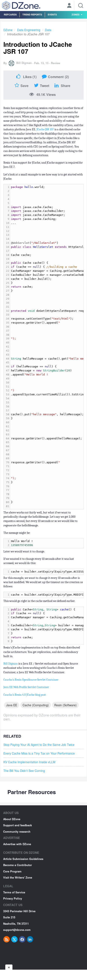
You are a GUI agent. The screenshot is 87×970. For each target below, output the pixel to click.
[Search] (80, 5)
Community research (16, 831)
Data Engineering (28, 30)
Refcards (10, 14)
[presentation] (46, 543)
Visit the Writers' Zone (17, 877)
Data (48, 30)
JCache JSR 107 (45, 129)
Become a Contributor (17, 865)
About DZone (11, 819)
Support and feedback (17, 825)
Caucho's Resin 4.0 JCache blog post (24, 695)
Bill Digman (24, 63)
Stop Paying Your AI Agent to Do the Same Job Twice (39, 744)
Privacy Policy (12, 898)
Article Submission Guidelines (23, 859)
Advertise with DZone (17, 844)
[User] (69, 6)
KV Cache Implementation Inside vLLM (29, 762)
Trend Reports (32, 14)
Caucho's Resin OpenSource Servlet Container (30, 680)
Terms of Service (14, 892)
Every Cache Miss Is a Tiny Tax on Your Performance (39, 753)
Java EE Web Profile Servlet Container (26, 687)
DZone (7, 30)
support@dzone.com (17, 930)
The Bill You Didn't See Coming (24, 771)
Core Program (12, 871)
